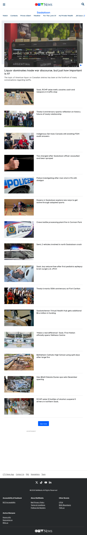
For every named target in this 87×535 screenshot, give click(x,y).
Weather (37, 16)
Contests (14, 16)
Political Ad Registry (38, 508)
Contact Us (20, 474)
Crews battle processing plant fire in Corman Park (59, 222)
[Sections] (4, 4)
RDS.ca (5, 523)
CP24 (61, 502)
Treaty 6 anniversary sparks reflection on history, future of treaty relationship (58, 113)
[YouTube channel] (45, 482)
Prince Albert (25, 16)
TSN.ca (61, 508)
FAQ (27, 474)
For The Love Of (49, 16)
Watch (5, 16)
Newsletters (35, 474)
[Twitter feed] (36, 482)
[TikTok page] (41, 482)
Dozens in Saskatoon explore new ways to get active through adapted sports (57, 201)
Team (43, 474)
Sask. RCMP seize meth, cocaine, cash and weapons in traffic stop (55, 91)
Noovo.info (7, 517)
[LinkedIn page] (50, 482)
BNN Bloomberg (65, 505)
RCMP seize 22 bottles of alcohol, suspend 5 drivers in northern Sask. (56, 400)
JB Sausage (80, 16)
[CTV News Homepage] (43, 4)
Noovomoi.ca (7, 520)
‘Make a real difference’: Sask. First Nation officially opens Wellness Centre (55, 334)
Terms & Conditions (38, 505)
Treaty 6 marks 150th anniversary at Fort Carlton (58, 289)
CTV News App (8, 474)
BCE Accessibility (9, 502)
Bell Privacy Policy (37, 502)
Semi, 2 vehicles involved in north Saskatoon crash (59, 244)
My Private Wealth (66, 16)
